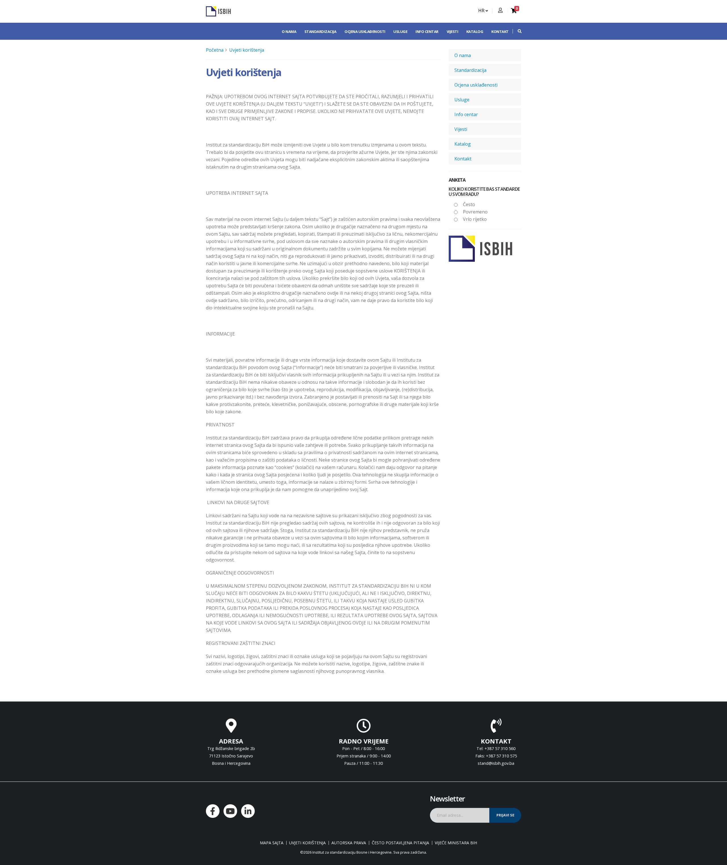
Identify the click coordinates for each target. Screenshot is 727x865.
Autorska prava (348, 843)
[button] (516, 31)
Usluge (400, 31)
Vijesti (452, 31)
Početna (214, 50)
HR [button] (482, 10)
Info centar (426, 31)
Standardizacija (320, 31)
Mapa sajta (271, 843)
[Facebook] (213, 811)
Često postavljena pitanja (400, 843)
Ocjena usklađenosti (364, 31)
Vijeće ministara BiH (456, 843)
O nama (289, 31)
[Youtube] (230, 811)
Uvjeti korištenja (246, 50)
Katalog (474, 31)
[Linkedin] (248, 811)
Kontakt (500, 31)
